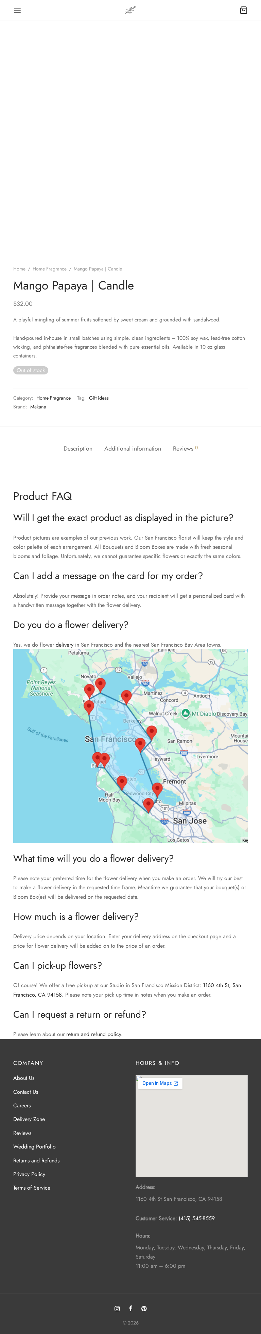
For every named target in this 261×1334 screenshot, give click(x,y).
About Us (23, 1078)
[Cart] (244, 10)
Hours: (143, 1236)
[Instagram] (117, 1309)
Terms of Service (31, 1188)
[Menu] (17, 10)
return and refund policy (93, 1034)
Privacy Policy (29, 1174)
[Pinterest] (144, 1309)
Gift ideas (99, 397)
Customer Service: (156, 1218)
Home (19, 268)
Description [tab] (78, 448)
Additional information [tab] (132, 448)
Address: (146, 1187)
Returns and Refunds (36, 1160)
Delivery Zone (29, 1119)
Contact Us (25, 1092)
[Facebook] (130, 1309)
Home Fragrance (50, 268)
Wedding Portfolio (34, 1147)
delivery (64, 645)
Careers (22, 1105)
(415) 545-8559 (197, 1218)
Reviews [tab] (185, 448)
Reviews (22, 1133)
